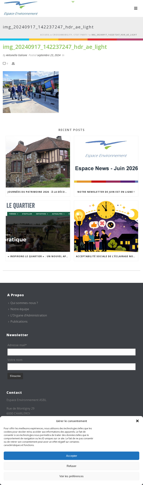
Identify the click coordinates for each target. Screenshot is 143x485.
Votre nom (14, 360)
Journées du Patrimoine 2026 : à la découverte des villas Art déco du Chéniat (39, 191)
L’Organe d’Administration (28, 315)
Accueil (45, 34)
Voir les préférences (71, 476)
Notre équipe (19, 309)
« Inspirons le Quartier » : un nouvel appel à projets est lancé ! (39, 256)
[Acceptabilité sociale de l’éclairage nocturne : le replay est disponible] (106, 226)
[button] (137, 421)
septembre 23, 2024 (49, 55)
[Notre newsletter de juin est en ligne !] (106, 161)
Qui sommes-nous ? (24, 303)
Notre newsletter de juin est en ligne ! (106, 191)
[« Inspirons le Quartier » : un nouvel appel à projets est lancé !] (38, 226)
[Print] (15, 63)
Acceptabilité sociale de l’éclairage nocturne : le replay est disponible (107, 256)
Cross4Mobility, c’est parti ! (71, 34)
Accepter (71, 455)
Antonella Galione (16, 55)
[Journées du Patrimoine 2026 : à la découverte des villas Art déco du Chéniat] (38, 161)
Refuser (71, 466)
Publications (19, 321)
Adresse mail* (17, 345)
